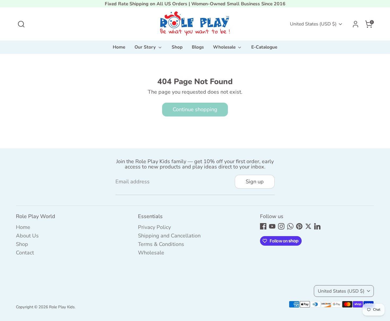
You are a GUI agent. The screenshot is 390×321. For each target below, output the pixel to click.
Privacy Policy (154, 227)
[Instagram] (281, 226)
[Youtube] (272, 226)
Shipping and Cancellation (169, 235)
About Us (27, 235)
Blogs (198, 47)
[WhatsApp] (290, 226)
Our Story (146, 47)
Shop (177, 47)
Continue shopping (195, 109)
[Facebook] (263, 226)
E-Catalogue (264, 47)
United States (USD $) (313, 24)
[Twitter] (308, 226)
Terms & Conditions (161, 244)
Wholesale (225, 47)
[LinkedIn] (317, 226)
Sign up (255, 181)
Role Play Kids (62, 307)
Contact (25, 252)
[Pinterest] (299, 226)
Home (119, 47)
